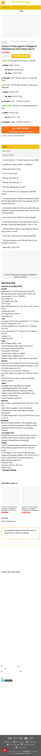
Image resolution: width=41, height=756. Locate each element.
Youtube (26, 668)
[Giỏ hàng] (37, 2)
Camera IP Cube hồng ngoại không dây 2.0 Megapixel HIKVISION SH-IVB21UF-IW (9, 508)
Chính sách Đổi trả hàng (11, 627)
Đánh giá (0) (6, 151)
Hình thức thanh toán (10, 633)
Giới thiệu (14, 666)
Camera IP (24, 41)
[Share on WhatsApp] (3, 140)
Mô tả (5, 147)
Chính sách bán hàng (10, 620)
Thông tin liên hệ (8, 155)
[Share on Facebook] (6, 140)
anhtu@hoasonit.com (10, 567)
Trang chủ (4, 41)
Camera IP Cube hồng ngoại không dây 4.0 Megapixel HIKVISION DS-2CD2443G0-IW (30, 508)
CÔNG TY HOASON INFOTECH (23, 753)
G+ (18, 671)
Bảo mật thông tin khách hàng (13, 636)
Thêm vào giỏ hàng (21, 56)
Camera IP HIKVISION (19, 135)
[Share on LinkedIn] (20, 140)
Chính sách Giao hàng (10, 630)
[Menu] (3, 2)
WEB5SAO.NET (27, 751)
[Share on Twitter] (10, 140)
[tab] (20, 147)
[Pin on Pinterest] (16, 140)
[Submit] (37, 7)
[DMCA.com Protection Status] (6, 680)
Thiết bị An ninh (14, 41)
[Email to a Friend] (13, 140)
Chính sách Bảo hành (10, 623)
